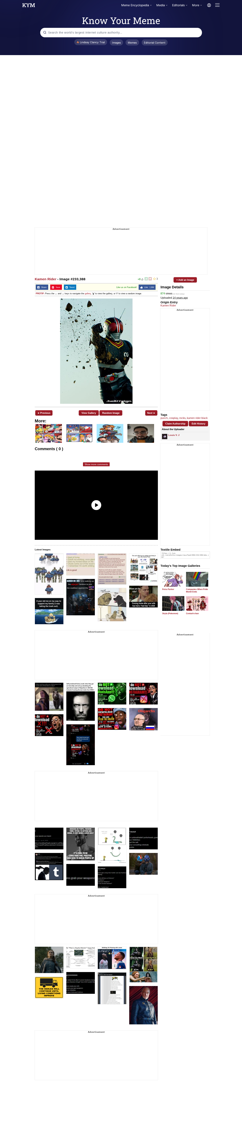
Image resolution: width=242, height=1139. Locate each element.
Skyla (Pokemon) (170, 613)
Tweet (71, 287)
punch (164, 418)
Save (57, 287)
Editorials (178, 5)
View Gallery (88, 413)
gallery (88, 293)
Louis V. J (173, 435)
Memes (132, 42)
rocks (182, 418)
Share (43, 287)
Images (116, 42)
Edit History (198, 423)
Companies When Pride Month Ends (197, 590)
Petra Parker (168, 589)
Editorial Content (154, 42)
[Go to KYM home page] (28, 6)
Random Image (111, 413)
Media (160, 5)
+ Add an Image (185, 279)
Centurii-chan (192, 613)
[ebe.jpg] (96, 351)
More (195, 5)
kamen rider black (197, 418)
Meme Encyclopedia (135, 5)
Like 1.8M (148, 287)
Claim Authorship (175, 423)
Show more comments (96, 464)
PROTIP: (40, 293)
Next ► (151, 413)
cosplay (173, 418)
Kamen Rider (45, 279)
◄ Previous (43, 413)
